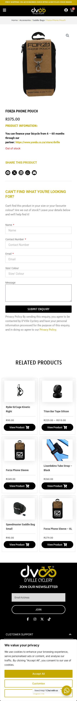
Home (14, 20)
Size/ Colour (12, 268)
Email (8, 253)
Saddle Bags (39, 20)
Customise (38, 683)
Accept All (38, 673)
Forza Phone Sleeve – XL (58, 528)
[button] (67, 35)
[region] (38, 670)
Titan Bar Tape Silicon (56, 411)
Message (10, 282)
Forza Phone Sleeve (17, 470)
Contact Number (14, 239)
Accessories (25, 20)
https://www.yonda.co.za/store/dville (38, 142)
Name (9, 224)
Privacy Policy (48, 329)
